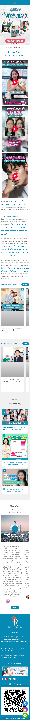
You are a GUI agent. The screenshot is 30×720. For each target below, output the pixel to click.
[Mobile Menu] (27, 3)
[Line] (25, 715)
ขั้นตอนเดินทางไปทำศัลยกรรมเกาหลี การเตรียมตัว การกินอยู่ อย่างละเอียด (15, 428)
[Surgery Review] (15, 2)
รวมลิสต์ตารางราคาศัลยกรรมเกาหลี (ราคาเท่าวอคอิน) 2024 (15, 463)
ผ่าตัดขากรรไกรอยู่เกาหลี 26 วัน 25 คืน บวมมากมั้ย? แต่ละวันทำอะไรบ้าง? (12, 331)
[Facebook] (25, 703)
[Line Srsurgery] (10, 679)
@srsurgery (8, 657)
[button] (15, 25)
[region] (15, 25)
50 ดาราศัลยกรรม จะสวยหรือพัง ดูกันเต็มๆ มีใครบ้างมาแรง (15, 490)
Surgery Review (20, 718)
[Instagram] (25, 709)
